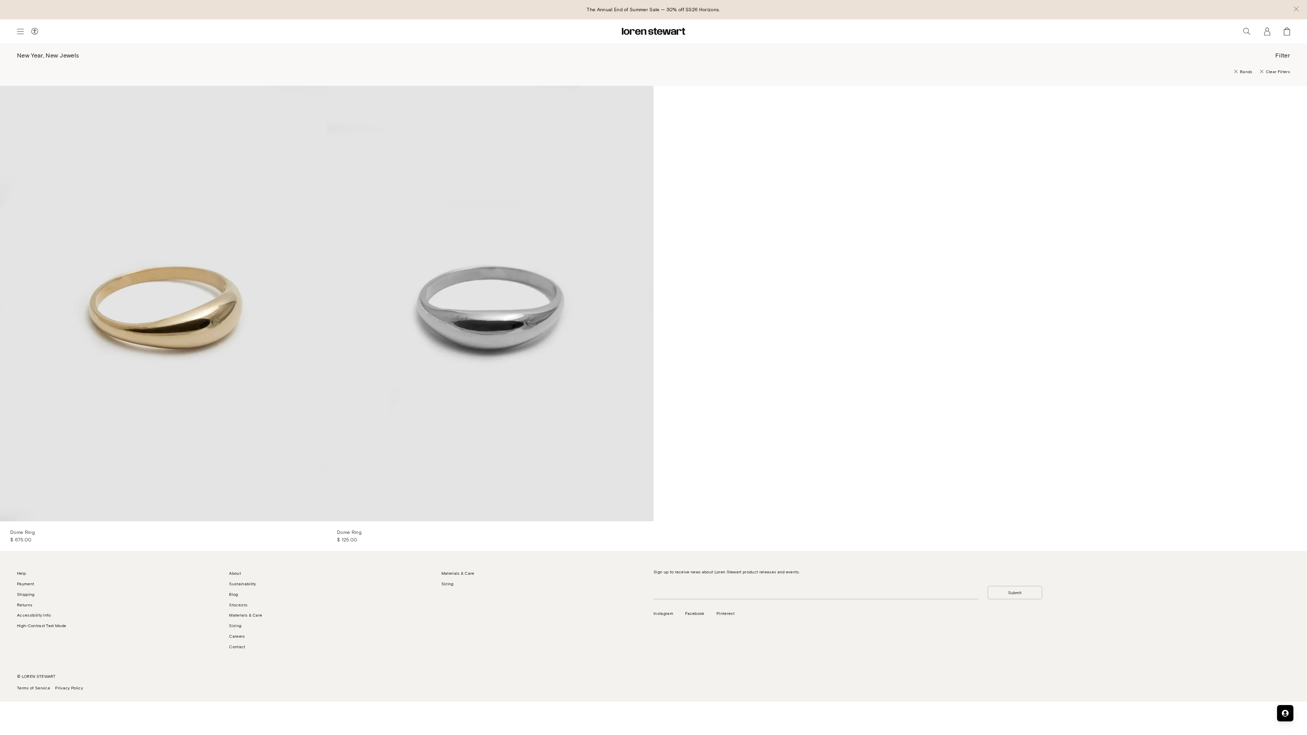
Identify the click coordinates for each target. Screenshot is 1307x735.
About (235, 573)
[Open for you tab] (1285, 713)
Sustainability (242, 583)
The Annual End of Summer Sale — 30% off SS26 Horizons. (653, 9)
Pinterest (725, 613)
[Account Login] (1267, 31)
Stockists (238, 604)
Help (21, 573)
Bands (1246, 71)
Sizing (235, 625)
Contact (237, 646)
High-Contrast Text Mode (41, 625)
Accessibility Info (34, 614)
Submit (1014, 592)
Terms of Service (33, 687)
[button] (1296, 9)
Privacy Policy (69, 687)
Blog (233, 594)
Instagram (663, 613)
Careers (237, 636)
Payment (25, 583)
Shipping (26, 594)
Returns (24, 604)
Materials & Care (245, 614)
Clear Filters (1278, 71)
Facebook (695, 613)
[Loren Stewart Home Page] (653, 31)
